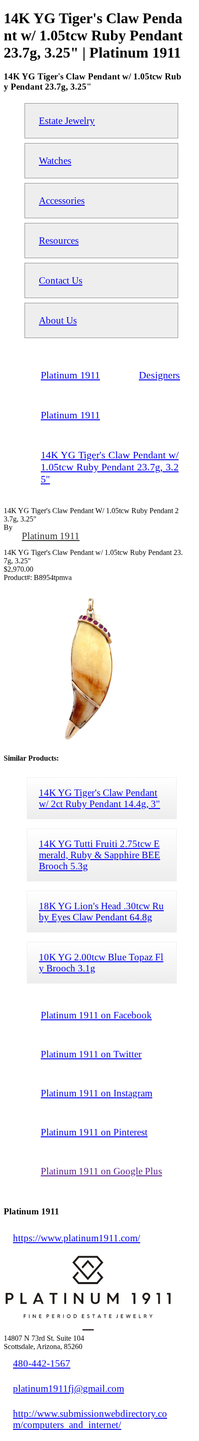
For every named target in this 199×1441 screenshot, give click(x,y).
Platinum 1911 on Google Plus (101, 1171)
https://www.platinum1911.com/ (76, 1237)
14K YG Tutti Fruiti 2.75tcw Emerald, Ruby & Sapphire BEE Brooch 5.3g (99, 854)
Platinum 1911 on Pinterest (94, 1132)
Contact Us (60, 280)
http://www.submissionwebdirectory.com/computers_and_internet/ (90, 1419)
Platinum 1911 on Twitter (91, 1054)
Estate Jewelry (67, 120)
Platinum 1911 (51, 535)
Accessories (62, 200)
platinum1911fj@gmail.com (68, 1388)
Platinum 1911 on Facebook (96, 1015)
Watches (55, 160)
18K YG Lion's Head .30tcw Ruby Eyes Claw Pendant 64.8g (101, 911)
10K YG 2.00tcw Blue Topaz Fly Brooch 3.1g (101, 962)
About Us (58, 320)
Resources (59, 240)
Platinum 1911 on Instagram (96, 1093)
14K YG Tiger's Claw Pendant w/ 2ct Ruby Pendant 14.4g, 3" (99, 798)
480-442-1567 (41, 1363)
